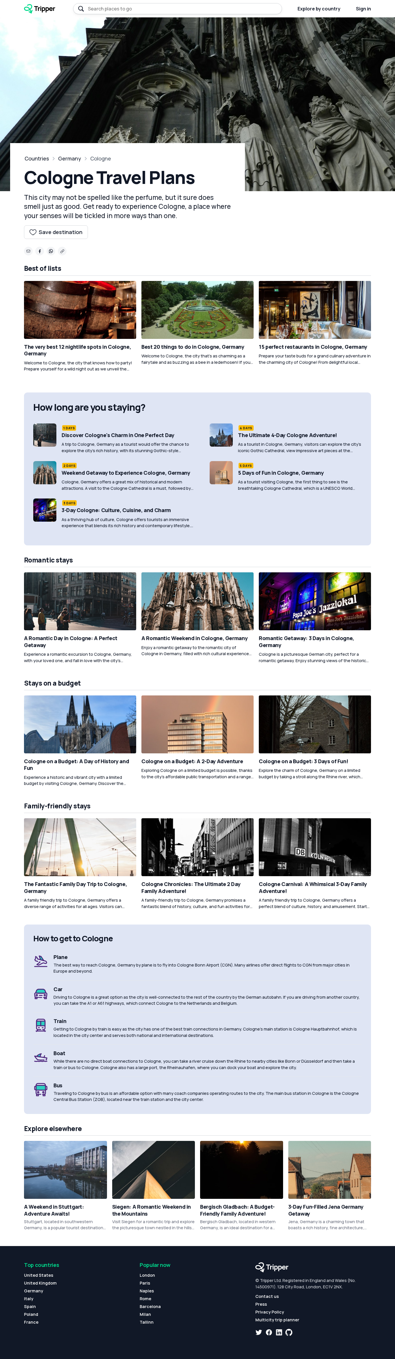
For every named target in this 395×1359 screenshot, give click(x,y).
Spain (30, 1306)
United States (38, 1275)
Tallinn (147, 1322)
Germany (69, 158)
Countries (37, 158)
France (31, 1322)
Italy (28, 1298)
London (147, 1275)
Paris (145, 1283)
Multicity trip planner (277, 1320)
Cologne (100, 158)
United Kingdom (40, 1283)
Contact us (267, 1296)
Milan (145, 1314)
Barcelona (150, 1306)
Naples (147, 1291)
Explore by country (319, 9)
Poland (31, 1314)
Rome (145, 1298)
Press (261, 1304)
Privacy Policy (269, 1312)
